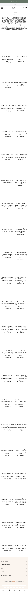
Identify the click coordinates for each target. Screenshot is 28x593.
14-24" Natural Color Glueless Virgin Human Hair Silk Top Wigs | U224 (20, 82)
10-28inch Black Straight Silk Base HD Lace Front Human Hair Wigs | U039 (7, 524)
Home (12, 12)
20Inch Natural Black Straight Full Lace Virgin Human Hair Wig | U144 (7, 254)
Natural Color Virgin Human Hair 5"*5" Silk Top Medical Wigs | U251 (7, 180)
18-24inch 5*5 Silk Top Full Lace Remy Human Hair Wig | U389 (21, 58)
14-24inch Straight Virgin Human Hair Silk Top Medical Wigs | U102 (21, 107)
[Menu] (4, 8)
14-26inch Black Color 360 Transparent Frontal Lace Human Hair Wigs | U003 (21, 524)
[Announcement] (14, 1)
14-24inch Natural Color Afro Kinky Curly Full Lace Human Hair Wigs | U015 (7, 229)
